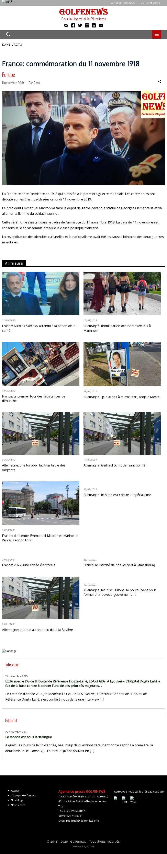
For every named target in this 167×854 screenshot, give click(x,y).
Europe (8, 74)
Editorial (11, 720)
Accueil (15, 790)
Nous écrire (18, 805)
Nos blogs (17, 800)
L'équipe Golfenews (23, 795)
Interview (12, 664)
